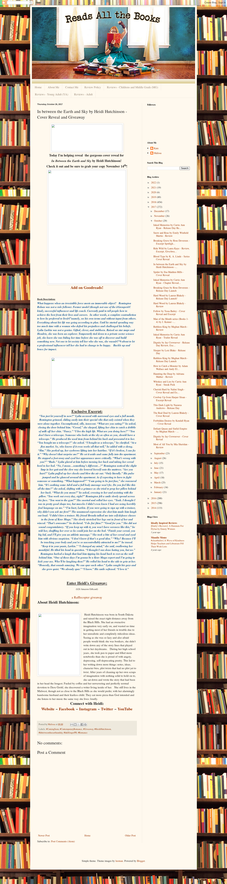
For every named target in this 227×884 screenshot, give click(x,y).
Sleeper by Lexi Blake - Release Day (169, 352)
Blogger (141, 861)
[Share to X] (78, 724)
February (159, 487)
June (156, 468)
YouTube (125, 709)
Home (38, 87)
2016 (154, 498)
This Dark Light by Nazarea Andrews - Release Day (167, 406)
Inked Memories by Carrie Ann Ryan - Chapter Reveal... (169, 281)
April (157, 477)
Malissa (157, 153)
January (158, 492)
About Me (53, 87)
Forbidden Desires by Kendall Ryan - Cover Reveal (171, 422)
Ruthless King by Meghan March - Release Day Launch (170, 359)
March (157, 482)
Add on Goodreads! (87, 287)
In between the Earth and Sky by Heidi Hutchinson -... (169, 265)
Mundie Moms (159, 537)
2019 (154, 197)
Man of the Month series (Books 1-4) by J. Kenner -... (171, 320)
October (158, 220)
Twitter (107, 709)
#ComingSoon (52, 729)
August (158, 458)
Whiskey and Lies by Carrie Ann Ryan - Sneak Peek (169, 383)
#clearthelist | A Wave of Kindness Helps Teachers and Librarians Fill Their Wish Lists (167, 543)
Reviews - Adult (83, 94)
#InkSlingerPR (70, 732)
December (159, 211)
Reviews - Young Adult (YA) (51, 94)
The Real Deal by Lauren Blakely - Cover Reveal (171, 414)
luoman (119, 861)
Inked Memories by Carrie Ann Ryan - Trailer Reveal (169, 336)
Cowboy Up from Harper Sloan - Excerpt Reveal (170, 398)
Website (47, 709)
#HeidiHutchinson (102, 729)
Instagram (87, 709)
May (156, 472)
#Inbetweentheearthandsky (51, 732)
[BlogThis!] (75, 724)
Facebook (67, 709)
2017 (154, 206)
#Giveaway (88, 729)
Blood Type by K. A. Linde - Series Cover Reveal (171, 258)
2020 (154, 192)
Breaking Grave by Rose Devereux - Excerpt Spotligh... (171, 242)
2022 (154, 182)
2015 (154, 503)
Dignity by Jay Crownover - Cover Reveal (170, 438)
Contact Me (71, 87)
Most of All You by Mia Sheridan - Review (171, 446)
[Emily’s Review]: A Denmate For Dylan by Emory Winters (167, 527)
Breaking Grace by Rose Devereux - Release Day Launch (171, 289)
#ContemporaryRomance (71, 729)
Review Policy (92, 87)
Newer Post (44, 835)
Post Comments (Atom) (63, 841)
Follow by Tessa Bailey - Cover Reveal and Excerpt (169, 312)
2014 (154, 507)
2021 (154, 187)
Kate (156, 148)
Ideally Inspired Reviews (164, 523)
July (156, 463)
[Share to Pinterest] (85, 724)
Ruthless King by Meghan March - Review (170, 328)
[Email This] (72, 724)
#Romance (82, 732)
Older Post (130, 835)
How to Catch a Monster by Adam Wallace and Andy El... (170, 367)
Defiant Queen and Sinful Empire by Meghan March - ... (170, 430)
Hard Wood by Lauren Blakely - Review (169, 305)
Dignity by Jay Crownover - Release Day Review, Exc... (171, 344)
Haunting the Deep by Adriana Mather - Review (168, 375)
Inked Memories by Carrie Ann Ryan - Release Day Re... (169, 226)
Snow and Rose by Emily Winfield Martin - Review (170, 234)
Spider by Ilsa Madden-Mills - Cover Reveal (168, 273)
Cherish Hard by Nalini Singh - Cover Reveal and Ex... (169, 391)
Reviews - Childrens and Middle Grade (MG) (132, 87)
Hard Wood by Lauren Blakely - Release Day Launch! (169, 297)
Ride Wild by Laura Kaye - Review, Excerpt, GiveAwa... (171, 250)
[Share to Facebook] (82, 724)
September (159, 453)
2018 (154, 202)
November (159, 216)
